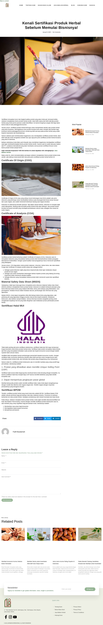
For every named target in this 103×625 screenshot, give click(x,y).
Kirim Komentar (7, 500)
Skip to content (4, 1)
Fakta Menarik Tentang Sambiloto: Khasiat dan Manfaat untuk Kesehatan (92, 185)
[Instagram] (10, 617)
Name (4, 456)
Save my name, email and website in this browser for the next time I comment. (24, 496)
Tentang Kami (30, 5)
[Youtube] (15, 617)
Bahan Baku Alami (44, 5)
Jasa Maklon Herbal (61, 5)
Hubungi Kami (82, 5)
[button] (39, 418)
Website (4, 470)
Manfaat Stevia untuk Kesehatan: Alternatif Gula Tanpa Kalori (92, 150)
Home (21, 5)
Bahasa (92, 5)
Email (4, 463)
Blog (73, 5)
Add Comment (6, 476)
